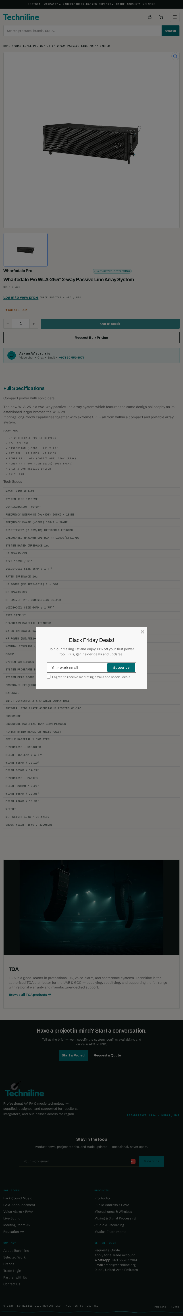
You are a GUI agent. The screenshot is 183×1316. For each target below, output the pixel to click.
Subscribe (121, 667)
